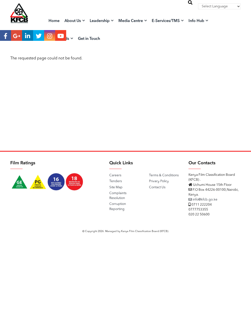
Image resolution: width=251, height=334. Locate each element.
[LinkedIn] (27, 35)
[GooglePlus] (16, 35)
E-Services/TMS (166, 21)
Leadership (100, 21)
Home (54, 21)
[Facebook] (5, 35)
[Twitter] (38, 35)
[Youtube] (60, 35)
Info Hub (196, 21)
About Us (73, 21)
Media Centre (131, 21)
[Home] (19, 18)
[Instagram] (49, 35)
